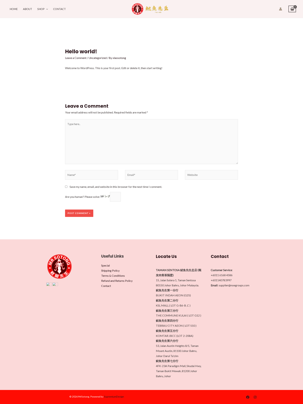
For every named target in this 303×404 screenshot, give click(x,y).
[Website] (211, 175)
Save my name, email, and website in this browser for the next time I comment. (116, 186)
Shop (41, 9)
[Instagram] (255, 397)
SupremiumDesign (114, 396)
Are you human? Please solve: (82, 196)
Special (105, 265)
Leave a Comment (75, 57)
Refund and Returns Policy (117, 280)
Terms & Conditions (113, 275)
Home (14, 9)
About (27, 9)
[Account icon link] (280, 9)
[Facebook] (247, 397)
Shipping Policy (110, 270)
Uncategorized (98, 57)
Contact (59, 9)
